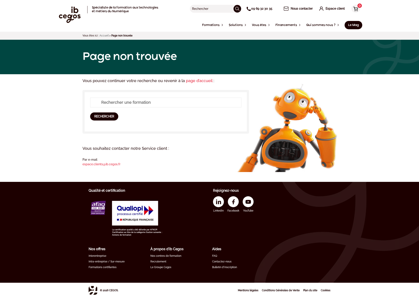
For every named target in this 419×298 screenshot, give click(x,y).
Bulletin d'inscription (224, 267)
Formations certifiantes (103, 267)
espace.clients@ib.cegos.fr (101, 164)
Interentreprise (97, 255)
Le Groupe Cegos (160, 267)
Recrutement (158, 261)
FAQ (214, 255)
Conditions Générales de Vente (281, 290)
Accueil (104, 35)
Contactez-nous (222, 261)
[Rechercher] (237, 8)
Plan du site (310, 290)
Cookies (325, 290)
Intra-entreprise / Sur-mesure (107, 261)
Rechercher (104, 116)
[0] (354, 9)
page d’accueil (199, 80)
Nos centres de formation (165, 255)
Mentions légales (248, 290)
